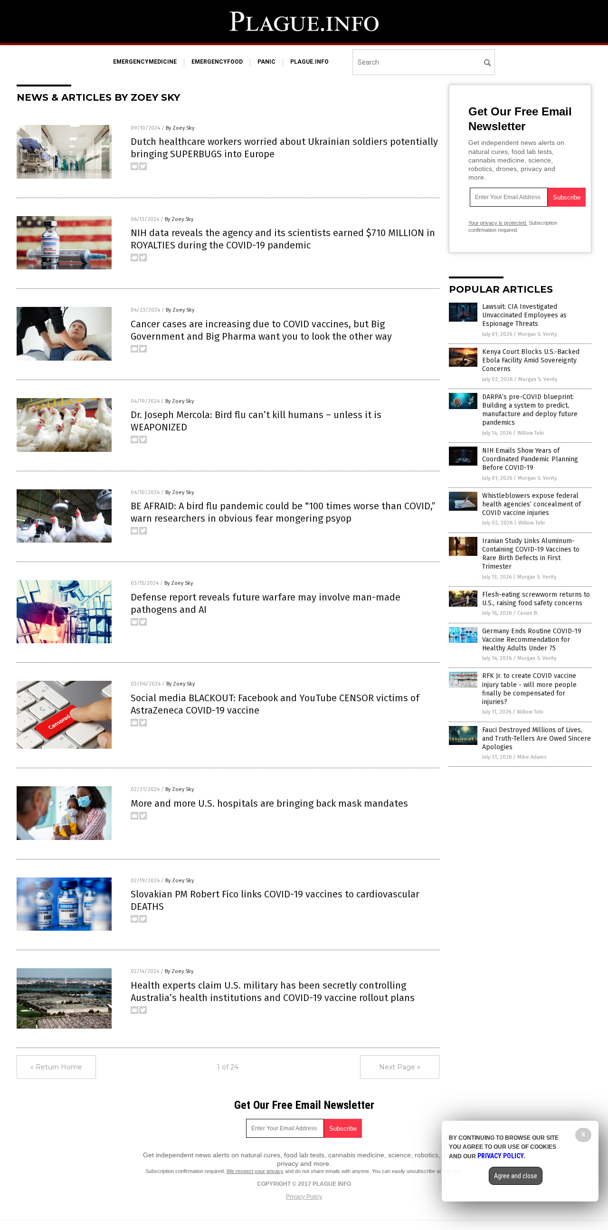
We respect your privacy (255, 1171)
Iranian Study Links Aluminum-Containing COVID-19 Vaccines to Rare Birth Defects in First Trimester (531, 554)
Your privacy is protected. (497, 223)
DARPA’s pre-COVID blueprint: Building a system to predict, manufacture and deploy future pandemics (530, 410)
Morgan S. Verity (537, 334)
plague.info (309, 61)
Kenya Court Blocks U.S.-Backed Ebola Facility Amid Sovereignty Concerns (531, 360)
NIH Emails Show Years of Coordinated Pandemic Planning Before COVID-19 (530, 459)
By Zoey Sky (180, 128)
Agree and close (515, 1176)
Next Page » (399, 1067)
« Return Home (56, 1067)
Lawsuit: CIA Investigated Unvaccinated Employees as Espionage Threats (524, 315)
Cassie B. (527, 613)
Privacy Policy (304, 1196)
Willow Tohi (530, 433)
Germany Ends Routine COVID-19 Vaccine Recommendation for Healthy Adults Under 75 (531, 639)
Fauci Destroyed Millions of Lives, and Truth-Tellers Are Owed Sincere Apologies (536, 738)
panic (266, 61)
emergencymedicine (145, 61)
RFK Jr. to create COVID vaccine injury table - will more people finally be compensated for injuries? (529, 689)
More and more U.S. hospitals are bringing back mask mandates (269, 803)
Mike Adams (531, 757)
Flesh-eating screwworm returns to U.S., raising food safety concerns (536, 599)
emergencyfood (217, 61)
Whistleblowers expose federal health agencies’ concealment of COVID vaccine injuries (531, 504)
